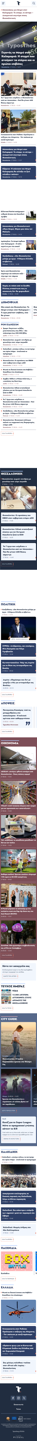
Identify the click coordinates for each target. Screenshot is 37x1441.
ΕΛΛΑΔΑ (7, 1287)
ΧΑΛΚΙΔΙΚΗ (9, 1152)
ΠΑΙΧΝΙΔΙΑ (8, 1248)
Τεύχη (18, 1409)
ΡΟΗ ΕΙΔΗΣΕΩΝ (9, 324)
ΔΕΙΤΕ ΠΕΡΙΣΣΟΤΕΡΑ (8, 1111)
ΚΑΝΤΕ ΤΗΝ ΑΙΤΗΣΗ (9, 976)
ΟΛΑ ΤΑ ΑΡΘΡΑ (7, 433)
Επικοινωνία (18, 1404)
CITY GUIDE (9, 1019)
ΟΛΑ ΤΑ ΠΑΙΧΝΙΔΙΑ (8, 1279)
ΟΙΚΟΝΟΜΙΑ (9, 743)
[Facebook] (13, 1398)
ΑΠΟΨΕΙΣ (8, 703)
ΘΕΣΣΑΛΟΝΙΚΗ (11, 474)
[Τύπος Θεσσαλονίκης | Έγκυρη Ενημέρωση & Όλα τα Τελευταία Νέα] (18, 3)
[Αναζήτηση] (33, 3)
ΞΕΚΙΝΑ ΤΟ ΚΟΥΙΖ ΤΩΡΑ (11, 1139)
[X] (24, 1398)
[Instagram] (18, 1398)
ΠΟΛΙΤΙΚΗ (8, 604)
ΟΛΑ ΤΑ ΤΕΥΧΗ (6, 1008)
